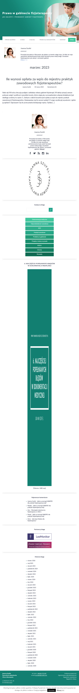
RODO (39, 245)
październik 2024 (33, 568)
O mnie (22, 40)
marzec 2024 (31, 579)
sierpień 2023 (32, 593)
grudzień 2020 (32, 649)
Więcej (42, 149)
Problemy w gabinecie (39, 237)
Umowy (39, 250)
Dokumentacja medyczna (39, 219)
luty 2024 (30, 582)
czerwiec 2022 (32, 617)
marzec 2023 (31, 601)
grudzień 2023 (32, 587)
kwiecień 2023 (32, 598)
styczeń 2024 (31, 585)
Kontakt (63, 40)
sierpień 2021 (32, 633)
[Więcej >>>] (24, 60)
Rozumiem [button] (51, 690)
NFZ (39, 228)
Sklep (72, 39)
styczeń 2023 (31, 604)
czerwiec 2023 (32, 595)
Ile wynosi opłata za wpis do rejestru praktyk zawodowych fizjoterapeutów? (39, 81)
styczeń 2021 (31, 647)
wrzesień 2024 (32, 571)
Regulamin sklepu (71, 679)
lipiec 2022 (31, 614)
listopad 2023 (32, 590)
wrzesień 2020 (32, 658)
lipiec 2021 (31, 636)
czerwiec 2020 (32, 666)
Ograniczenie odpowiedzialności (67, 675)
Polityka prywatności (70, 673)
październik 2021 (33, 628)
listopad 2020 (32, 652)
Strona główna (10, 40)
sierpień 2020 (32, 660)
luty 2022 (30, 620)
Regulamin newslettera (69, 677)
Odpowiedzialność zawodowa (39, 224)
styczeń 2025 (31, 566)
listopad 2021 (32, 625)
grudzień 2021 (32, 622)
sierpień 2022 (32, 612)
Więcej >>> (60, 690)
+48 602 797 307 (41, 673)
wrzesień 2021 (32, 631)
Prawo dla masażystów (47, 40)
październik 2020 (33, 655)
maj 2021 (30, 641)
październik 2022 (33, 609)
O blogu (32, 40)
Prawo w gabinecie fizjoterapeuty (27, 13)
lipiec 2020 (31, 663)
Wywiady (39, 254)
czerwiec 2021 (32, 639)
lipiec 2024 (31, 577)
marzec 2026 (31, 560)
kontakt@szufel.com (41, 675)
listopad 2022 (32, 606)
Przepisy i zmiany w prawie (39, 241)
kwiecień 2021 (32, 644)
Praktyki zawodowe (39, 232)
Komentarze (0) (51, 87)
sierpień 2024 (32, 574)
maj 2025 (30, 563)
